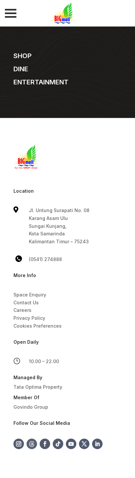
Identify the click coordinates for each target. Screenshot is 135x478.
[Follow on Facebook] (45, 444)
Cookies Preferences (37, 326)
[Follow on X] (84, 444)
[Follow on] (32, 444)
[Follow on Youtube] (71, 444)
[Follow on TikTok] (58, 444)
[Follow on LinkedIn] (97, 444)
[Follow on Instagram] (18, 444)
